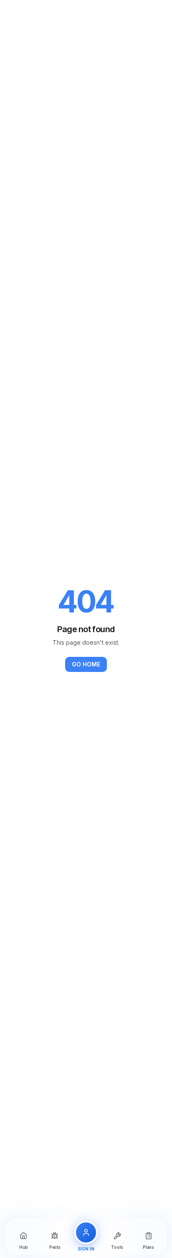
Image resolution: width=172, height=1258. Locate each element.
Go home (86, 664)
